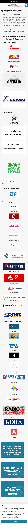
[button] (26, 5)
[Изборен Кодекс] (15, 5)
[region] (14, 516)
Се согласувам (14, 521)
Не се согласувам (14, 526)
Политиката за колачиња (13, 517)
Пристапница (6, 23)
